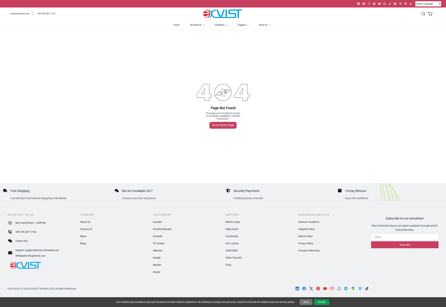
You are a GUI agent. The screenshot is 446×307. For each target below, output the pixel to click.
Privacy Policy (305, 243)
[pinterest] (374, 4)
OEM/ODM (231, 250)
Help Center (232, 229)
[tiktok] (411, 4)
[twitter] (369, 4)
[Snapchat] (339, 288)
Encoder (157, 222)
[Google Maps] (353, 288)
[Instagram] (332, 288)
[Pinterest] (318, 288)
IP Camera (158, 243)
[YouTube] (325, 288)
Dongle (156, 257)
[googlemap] (400, 4)
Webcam (157, 250)
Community (232, 236)
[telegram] (395, 4)
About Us (85, 222)
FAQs (228, 264)
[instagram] (384, 4)
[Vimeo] (360, 288)
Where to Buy (233, 222)
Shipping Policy (306, 229)
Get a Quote (232, 243)
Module (157, 264)
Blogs (83, 243)
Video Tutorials (234, 257)
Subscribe (404, 244)
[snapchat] (390, 4)
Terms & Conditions (308, 222)
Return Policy (305, 236)
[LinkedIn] (297, 288)
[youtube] (379, 4)
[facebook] (364, 4)
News (83, 236)
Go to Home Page (223, 125)
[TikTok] (367, 288)
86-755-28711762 (26, 231)
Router (156, 272)
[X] (311, 288)
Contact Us (86, 229)
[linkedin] (358, 4)
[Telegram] (346, 288)
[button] (423, 14)
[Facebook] (304, 288)
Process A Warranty (309, 250)
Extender (158, 236)
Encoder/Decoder (162, 229)
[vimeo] (405, 4)
